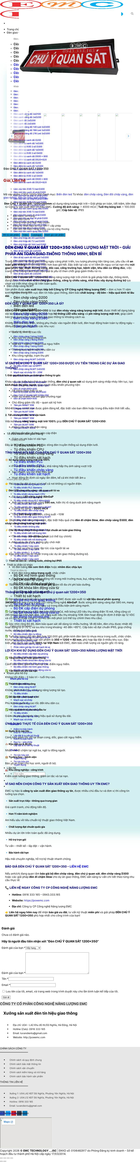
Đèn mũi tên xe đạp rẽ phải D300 (31, 218)
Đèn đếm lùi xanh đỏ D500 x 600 (31, 179)
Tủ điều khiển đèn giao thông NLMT (32, 516)
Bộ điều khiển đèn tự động (27, 634)
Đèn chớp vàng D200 (30, 298)
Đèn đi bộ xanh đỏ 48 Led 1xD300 (31, 257)
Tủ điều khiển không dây (26, 526)
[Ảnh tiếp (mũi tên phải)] (4, 1161)
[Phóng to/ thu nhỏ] (1, 1158)
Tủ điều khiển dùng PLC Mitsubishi (32, 500)
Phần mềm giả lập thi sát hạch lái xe (32, 647)
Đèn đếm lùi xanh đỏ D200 (27, 162)
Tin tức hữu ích (21, 761)
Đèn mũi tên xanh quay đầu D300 (31, 208)
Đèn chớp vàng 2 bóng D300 (28, 339)
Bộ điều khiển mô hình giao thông (31, 666)
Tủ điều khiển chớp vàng (33, 470)
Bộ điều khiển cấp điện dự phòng (31, 653)
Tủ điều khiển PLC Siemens (28, 487)
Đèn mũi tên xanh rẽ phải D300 (30, 192)
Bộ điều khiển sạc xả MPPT (28, 365)
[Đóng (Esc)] (11, 1158)
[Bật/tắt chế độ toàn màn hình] (4, 1158)
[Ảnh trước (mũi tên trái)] (1, 1161)
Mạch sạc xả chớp (23, 700)
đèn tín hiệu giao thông (32, 197)
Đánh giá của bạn (13, 947)
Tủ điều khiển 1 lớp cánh (26, 546)
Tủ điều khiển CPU (29, 449)
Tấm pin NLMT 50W (24, 411)
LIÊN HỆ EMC (79, 866)
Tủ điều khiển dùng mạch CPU (29, 494)
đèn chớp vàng (93, 194)
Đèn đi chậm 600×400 (25, 388)
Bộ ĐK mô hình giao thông (34, 575)
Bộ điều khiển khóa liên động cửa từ (32, 660)
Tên (5, 978)
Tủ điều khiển (21, 693)
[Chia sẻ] (8, 1158)
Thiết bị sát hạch (27, 596)
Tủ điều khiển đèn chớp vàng (29, 510)
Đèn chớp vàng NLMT (20, 286)
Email (6, 985)
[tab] (11, 235)
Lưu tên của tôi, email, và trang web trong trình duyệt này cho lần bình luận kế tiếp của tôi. (62, 991)
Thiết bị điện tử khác (20, 564)
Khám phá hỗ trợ (17, 673)
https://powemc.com (36, 900)
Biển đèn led (24, 306)
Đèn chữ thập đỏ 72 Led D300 (29, 241)
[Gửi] (15, 778)
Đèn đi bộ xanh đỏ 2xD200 (27, 273)
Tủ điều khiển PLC (28, 462)
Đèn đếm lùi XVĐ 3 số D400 (28, 175)
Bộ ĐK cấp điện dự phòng (34, 608)
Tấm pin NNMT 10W (24, 405)
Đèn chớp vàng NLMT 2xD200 (29, 359)
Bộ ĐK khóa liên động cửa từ (36, 588)
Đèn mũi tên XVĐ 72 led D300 (29, 189)
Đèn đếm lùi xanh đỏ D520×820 (30, 182)
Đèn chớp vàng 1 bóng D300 (28, 346)
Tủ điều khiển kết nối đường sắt (30, 539)
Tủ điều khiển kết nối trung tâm (30, 533)
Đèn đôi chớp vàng (115, 194)
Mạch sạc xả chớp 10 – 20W (28, 372)
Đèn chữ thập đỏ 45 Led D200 (29, 238)
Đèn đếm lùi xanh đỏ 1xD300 (28, 166)
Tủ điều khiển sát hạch (32, 458)
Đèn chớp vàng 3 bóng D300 (28, 352)
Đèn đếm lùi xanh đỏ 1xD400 (28, 172)
